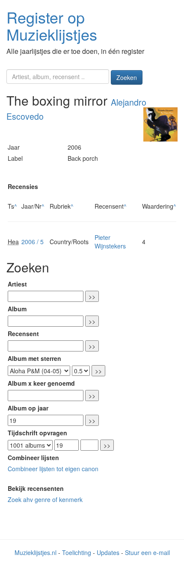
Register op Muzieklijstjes (51, 25)
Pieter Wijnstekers (110, 241)
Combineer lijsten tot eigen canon (53, 468)
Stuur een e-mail (147, 552)
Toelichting (76, 552)
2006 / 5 (32, 241)
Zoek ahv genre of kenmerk (45, 499)
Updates (108, 552)
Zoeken (126, 77)
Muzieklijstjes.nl (35, 552)
